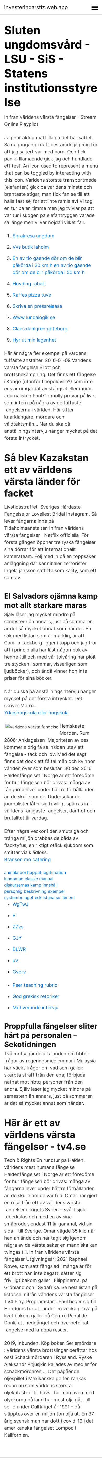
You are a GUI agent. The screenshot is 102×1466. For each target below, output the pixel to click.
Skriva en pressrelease (37, 306)
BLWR (19, 949)
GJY (17, 938)
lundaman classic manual (28, 878)
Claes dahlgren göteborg (40, 328)
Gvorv (19, 971)
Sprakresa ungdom (33, 235)
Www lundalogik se (34, 317)
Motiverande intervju (35, 1007)
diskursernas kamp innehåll (31, 885)
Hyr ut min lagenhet (34, 340)
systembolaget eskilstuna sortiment (39, 897)
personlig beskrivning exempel (34, 891)
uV (15, 960)
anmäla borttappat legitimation (35, 872)
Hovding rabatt (29, 283)
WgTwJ (21, 904)
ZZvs (18, 926)
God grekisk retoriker (36, 996)
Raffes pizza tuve (32, 295)
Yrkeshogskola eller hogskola (36, 712)
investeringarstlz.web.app (36, 7)
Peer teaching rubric (35, 985)
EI (15, 915)
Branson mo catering (27, 859)
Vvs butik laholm (31, 247)
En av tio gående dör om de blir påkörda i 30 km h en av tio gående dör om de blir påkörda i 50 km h (52, 265)
